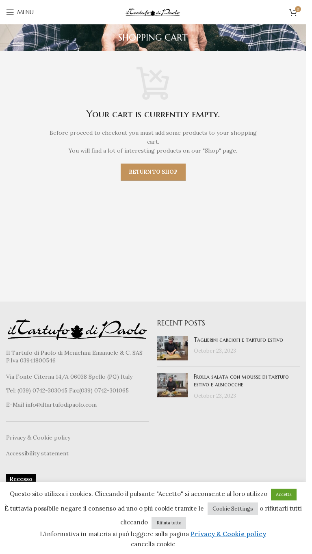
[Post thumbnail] (172, 348)
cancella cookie (153, 544)
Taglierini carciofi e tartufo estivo (238, 339)
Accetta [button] (284, 494)
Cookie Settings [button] (232, 508)
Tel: (11, 390)
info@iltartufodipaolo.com (61, 404)
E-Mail (16, 404)
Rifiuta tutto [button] (168, 523)
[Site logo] (153, 11)
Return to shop (153, 171)
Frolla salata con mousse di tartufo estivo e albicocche (241, 380)
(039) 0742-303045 (42, 390)
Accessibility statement (37, 453)
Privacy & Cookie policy (38, 437)
